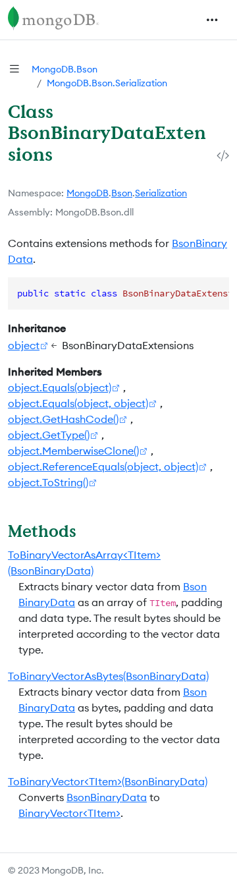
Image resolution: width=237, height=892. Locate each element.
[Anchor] (88, 531)
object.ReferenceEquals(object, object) (103, 466)
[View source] (223, 155)
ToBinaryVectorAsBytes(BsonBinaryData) (108, 676)
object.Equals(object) (59, 387)
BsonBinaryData (106, 797)
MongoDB (87, 193)
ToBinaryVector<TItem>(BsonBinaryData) (107, 781)
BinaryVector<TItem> (69, 813)
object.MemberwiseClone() (73, 450)
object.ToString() (48, 482)
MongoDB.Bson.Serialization (107, 83)
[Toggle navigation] (212, 20)
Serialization (161, 193)
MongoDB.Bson (64, 69)
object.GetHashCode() (63, 419)
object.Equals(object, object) (78, 403)
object (24, 345)
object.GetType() (49, 434)
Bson (121, 193)
